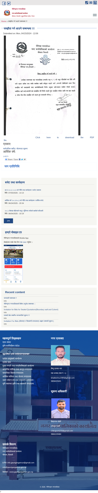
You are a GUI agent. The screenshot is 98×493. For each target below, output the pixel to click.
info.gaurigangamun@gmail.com (20, 463)
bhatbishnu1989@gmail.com (63, 378)
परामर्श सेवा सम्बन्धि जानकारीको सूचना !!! (17, 315)
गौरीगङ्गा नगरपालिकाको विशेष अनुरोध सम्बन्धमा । (19, 304)
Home (3, 21)
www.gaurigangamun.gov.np (21, 472)
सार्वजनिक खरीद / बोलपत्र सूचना (15, 149)
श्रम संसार (7, 342)
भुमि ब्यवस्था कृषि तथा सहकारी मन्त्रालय (18, 383)
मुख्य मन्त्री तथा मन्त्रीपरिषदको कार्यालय (18, 366)
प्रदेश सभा (7, 362)
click (24, 242)
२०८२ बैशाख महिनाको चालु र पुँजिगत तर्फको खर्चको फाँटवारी (24, 211)
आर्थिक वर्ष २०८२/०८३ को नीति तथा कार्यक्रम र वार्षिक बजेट (24, 200)
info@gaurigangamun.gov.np (14, 467)
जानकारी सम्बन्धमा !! (10, 298)
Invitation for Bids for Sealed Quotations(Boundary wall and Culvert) (31, 309)
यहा (21, 242)
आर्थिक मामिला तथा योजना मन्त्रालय (17, 376)
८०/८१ (5, 156)
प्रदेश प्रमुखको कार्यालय (12, 358)
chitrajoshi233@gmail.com (62, 431)
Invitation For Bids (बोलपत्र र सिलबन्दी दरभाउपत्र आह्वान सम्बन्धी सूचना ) (29, 321)
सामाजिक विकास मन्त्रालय (13, 373)
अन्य (8, 221)
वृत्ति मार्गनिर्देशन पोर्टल (11, 346)
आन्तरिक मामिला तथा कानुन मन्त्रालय (17, 369)
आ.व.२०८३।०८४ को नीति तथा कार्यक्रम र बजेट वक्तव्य (23, 190)
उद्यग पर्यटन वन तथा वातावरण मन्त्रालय (18, 380)
